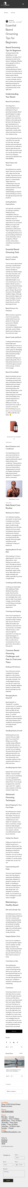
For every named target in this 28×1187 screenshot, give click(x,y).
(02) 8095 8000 (7, 1112)
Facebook (4, 1141)
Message (5, 1168)
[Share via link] (17, 1042)
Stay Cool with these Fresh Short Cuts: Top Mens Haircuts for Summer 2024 (13, 1070)
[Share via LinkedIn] (13, 1042)
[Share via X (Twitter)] (10, 1042)
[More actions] (21, 21)
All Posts (6, 12)
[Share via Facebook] (6, 1042)
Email (4, 1161)
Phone (16, 1161)
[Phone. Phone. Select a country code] (17, 1165)
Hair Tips (13, 12)
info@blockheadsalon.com (11, 1132)
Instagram (4, 1140)
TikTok (3, 1143)
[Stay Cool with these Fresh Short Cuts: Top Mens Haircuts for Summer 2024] (14, 1062)
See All (20, 1053)
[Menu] (23, 4)
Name (16, 1154)
